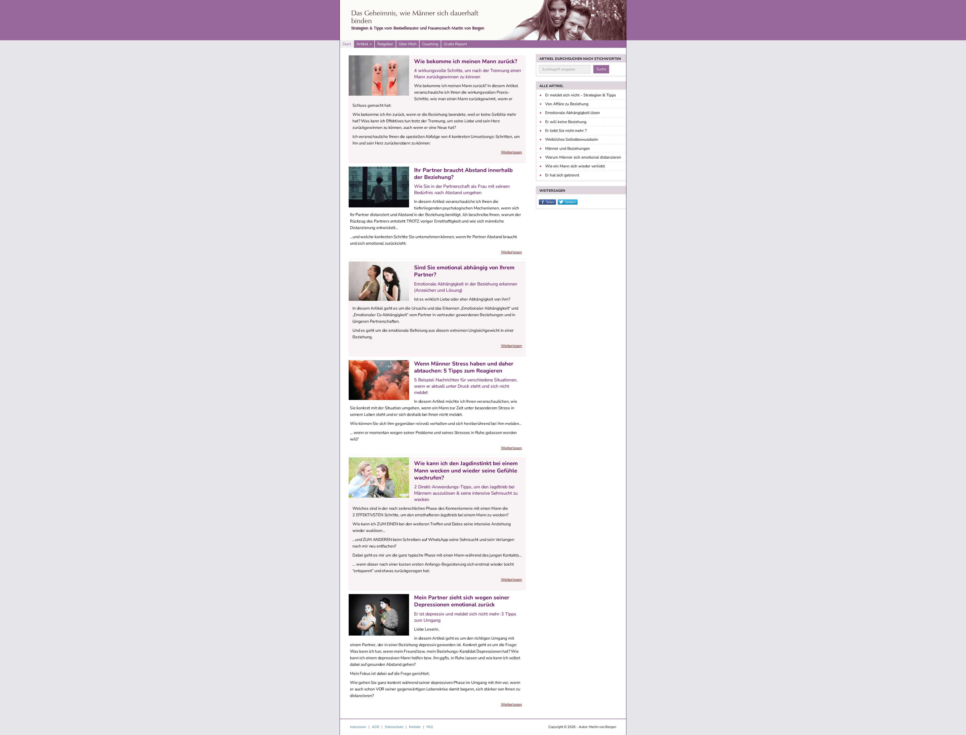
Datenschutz (394, 727)
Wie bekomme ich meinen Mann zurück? (465, 61)
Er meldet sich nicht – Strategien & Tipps (580, 95)
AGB (375, 727)
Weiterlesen (511, 152)
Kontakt (415, 727)
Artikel (362, 44)
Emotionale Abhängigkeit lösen (572, 112)
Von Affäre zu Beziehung (566, 103)
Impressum (358, 727)
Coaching (430, 44)
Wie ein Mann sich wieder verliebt (575, 166)
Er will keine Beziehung (565, 121)
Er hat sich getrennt (562, 175)
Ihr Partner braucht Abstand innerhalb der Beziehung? (463, 173)
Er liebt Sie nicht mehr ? (566, 130)
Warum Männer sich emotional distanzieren (583, 157)
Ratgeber (385, 44)
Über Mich (408, 44)
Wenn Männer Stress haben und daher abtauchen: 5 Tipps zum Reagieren (463, 367)
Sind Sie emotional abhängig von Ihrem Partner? (464, 271)
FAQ (429, 727)
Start (346, 44)
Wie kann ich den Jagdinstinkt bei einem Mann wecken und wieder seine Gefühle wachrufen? (466, 470)
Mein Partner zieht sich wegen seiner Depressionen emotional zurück (461, 601)
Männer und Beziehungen (567, 148)
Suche (601, 69)
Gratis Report (455, 44)
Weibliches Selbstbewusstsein (571, 139)
